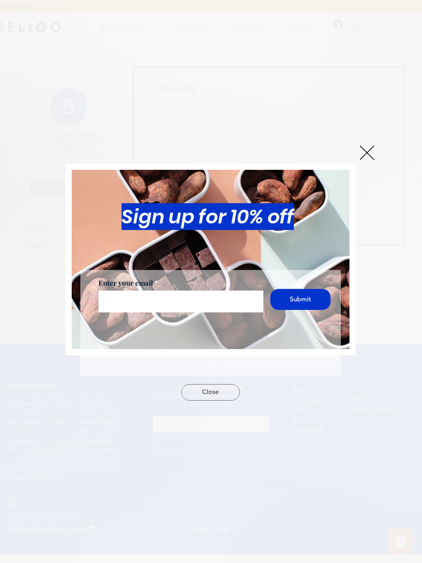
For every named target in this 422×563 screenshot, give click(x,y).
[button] (367, 152)
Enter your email (125, 282)
